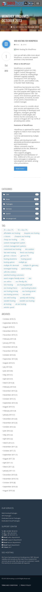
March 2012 (7, 443)
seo (30, 278)
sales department (14, 537)
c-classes (7, 236)
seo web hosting (10, 298)
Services (9, 209)
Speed (8, 214)
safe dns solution (10, 272)
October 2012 (8, 427)
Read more (20, 169)
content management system (14, 243)
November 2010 (9, 479)
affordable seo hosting (12, 233)
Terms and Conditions (10, 585)
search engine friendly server (14, 278)
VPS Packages (6, 516)
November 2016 (9, 335)
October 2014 (8, 355)
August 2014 (7, 363)
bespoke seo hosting (31, 233)
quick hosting (26, 269)
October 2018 (8, 319)
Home (15, 27)
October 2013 (8, 399)
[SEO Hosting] (17, 3)
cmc (22, 239)
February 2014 (8, 387)
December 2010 (9, 475)
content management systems (15, 246)
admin (24, 45)
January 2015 (8, 343)
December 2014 (9, 347)
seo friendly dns (21, 281)
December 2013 (9, 391)
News (17, 45)
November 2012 (9, 423)
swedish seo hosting (26, 301)
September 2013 (9, 403)
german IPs (24, 256)
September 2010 (9, 487)
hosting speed (26, 259)
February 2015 (8, 339)
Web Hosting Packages (9, 513)
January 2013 (8, 415)
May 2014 (6, 375)
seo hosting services (11, 294)
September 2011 (9, 455)
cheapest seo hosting (22, 236)
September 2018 (9, 323)
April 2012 (6, 439)
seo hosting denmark (24, 285)
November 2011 (9, 447)
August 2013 (7, 407)
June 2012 (6, 431)
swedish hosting (9, 301)
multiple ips (23, 262)
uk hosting (7, 304)
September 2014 (9, 359)
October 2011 (8, 451)
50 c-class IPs (23, 230)
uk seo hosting (20, 304)
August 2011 (7, 459)
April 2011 (6, 463)
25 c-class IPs (9, 230)
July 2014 (6, 367)
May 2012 (6, 435)
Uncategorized (11, 218)
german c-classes (10, 256)
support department (15, 540)
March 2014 (7, 383)
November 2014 (9, 351)
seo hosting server (29, 291)
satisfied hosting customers (14, 275)
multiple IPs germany (30, 265)
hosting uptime (9, 262)
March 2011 (7, 467)
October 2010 (8, 483)
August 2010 (7, 491)
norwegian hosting (10, 269)
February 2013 (8, 411)
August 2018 (7, 327)
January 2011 (8, 471)
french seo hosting (26, 252)
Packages (9, 204)
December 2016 (9, 331)
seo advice (7, 281)
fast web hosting (10, 252)
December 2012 (9, 419)
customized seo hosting (12, 249)
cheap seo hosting (10, 239)
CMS (7, 194)
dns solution (29, 249)
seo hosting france (10, 288)
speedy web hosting (27, 298)
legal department (13, 545)
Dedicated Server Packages (11, 518)
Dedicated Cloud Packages (11, 521)
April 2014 (6, 379)
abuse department (14, 542)
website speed (9, 307)
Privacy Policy (26, 585)
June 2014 (6, 371)
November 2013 (9, 395)
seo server (26, 294)
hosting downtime (10, 259)
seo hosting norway (11, 291)
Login (32, 3)
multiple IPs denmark (11, 265)
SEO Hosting (8, 285)
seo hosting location (28, 288)
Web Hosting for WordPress (26, 40)
